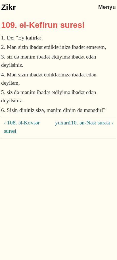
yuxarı (57, 123)
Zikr (8, 7)
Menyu (107, 7)
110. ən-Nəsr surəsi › (90, 123)
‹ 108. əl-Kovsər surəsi (21, 127)
